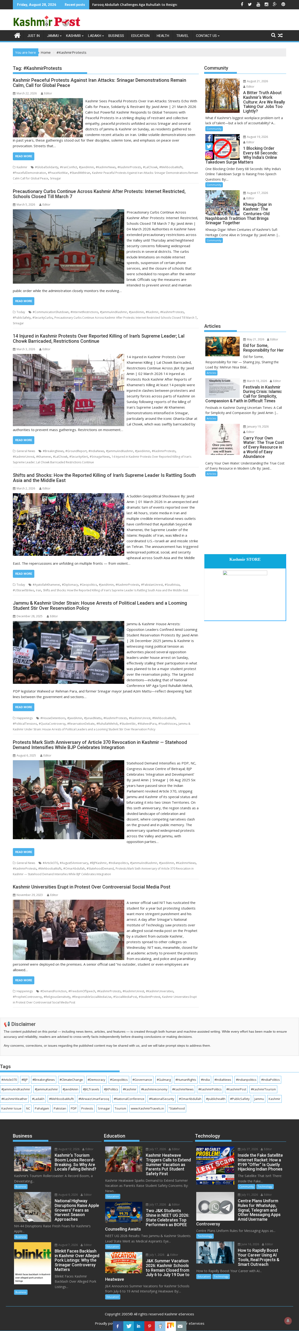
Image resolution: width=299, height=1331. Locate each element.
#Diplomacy (70, 585)
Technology (265, 1186)
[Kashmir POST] (17, 35)
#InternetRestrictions (84, 312)
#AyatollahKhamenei (46, 585)
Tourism (120, 1108)
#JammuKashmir (46, 1089)
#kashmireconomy (154, 1089)
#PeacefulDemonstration (29, 173)
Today (21, 312)
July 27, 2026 (249, 1149)
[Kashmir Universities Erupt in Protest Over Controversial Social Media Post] (68, 902)
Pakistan (60, 1108)
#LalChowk (150, 167)
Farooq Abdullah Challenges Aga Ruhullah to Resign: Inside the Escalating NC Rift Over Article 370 (172, 4)
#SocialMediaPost (125, 997)
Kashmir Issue (11, 1108)
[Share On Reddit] (160, 1326)
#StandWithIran (80, 173)
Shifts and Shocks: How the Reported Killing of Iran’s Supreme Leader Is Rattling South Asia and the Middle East (104, 477)
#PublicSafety (22, 318)
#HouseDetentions (52, 718)
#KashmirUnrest (23, 457)
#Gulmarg (164, 1080)
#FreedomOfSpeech (81, 991)
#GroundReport (76, 451)
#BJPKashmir (98, 863)
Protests (87, 1108)
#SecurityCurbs (42, 318)
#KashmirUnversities (159, 991)
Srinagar (55, 178)
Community (214, 128)
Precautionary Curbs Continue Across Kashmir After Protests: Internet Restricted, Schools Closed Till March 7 (99, 194)
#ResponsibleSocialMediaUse (91, 997)
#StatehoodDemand (100, 869)
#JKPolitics (111, 1089)
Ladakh (94, 36)
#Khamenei (43, 457)
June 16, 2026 (250, 1244)
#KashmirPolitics (210, 1089)
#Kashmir (152, 312)
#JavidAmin (86, 167)
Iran (38, 590)
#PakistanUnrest (152, 585)
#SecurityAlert (78, 457)
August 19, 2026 (257, 137)
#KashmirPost (236, 1089)
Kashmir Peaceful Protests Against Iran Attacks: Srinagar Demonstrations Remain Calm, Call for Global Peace (99, 82)
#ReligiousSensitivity (57, 997)
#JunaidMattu (93, 718)
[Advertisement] (245, 282)
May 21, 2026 (255, 339)
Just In (33, 36)
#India (205, 1080)
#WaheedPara (147, 724)
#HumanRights (185, 1080)
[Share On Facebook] (118, 1326)
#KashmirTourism (263, 1089)
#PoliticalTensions (25, 724)
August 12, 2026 (68, 1149)
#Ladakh (38, 1099)
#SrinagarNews (100, 457)
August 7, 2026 (68, 1245)
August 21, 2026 (257, 81)
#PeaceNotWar (58, 173)
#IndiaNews (96, 451)
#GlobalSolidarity (46, 167)
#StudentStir (128, 724)
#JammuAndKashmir (113, 312)
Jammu (53, 36)
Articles (211, 373)
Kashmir (73, 36)
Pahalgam (42, 1108)
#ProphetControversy (27, 997)
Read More (23, 156)
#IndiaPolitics (270, 1080)
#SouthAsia (172, 585)
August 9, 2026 (68, 1195)
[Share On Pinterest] (149, 1326)
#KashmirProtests (129, 167)
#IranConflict (68, 167)
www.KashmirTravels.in (147, 1108)
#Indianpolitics (118, 863)
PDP (74, 1108)
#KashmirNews (106, 167)
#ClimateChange (71, 1080)
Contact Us (206, 36)
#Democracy (96, 1080)
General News (26, 451)
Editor (48, 93)
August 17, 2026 (257, 193)
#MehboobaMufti (170, 167)
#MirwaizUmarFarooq (93, 1099)
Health (163, 36)
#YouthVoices (167, 724)
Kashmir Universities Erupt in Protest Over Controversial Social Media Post (91, 887)
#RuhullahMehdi (107, 724)
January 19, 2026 (257, 426)
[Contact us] (181, 1326)
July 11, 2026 (249, 1195)
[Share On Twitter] (128, 1326)
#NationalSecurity (161, 1099)
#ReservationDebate (81, 724)
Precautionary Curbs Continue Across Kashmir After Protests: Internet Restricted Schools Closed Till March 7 (125, 318)
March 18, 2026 (256, 381)
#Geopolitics (88, 585)
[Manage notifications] (288, 1320)
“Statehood (177, 1108)
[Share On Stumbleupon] (170, 1326)
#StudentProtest (149, 997)
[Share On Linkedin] (139, 1326)
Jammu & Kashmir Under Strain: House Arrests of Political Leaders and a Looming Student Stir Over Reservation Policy (100, 605)
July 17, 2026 (157, 1149)
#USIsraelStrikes (23, 590)
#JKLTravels (91, 1089)
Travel (182, 36)
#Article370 (50, 863)
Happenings (25, 718)
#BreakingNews (53, 451)
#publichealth (215, 1099)
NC (28, 1108)
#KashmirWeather (14, 1099)
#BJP (24, 1080)
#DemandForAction (53, 991)
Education (140, 36)
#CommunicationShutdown (51, 312)
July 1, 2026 (156, 1255)
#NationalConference (129, 1099)
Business (116, 36)
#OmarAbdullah (74, 869)
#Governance (142, 1080)
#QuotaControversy (52, 724)
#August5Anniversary (74, 863)
